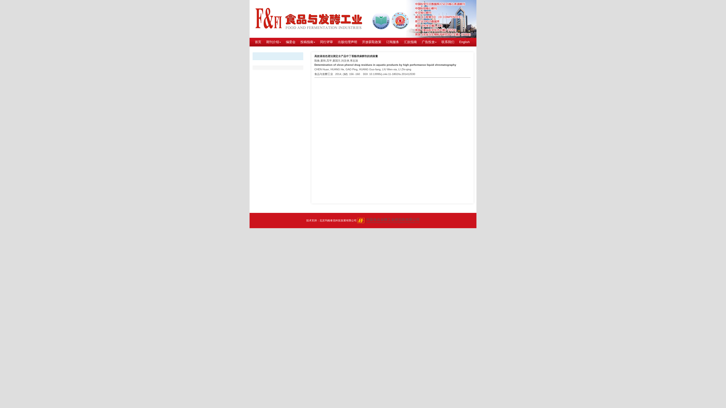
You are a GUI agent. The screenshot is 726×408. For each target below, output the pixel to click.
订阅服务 (392, 42)
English (464, 42)
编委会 (291, 42)
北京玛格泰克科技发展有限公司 (338, 220)
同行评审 (326, 42)
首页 (258, 42)
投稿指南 (306, 42)
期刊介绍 (272, 42)
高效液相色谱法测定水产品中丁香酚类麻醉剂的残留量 (346, 56)
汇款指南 (410, 42)
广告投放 (428, 42)
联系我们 (447, 42)
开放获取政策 (371, 42)
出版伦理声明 (347, 42)
